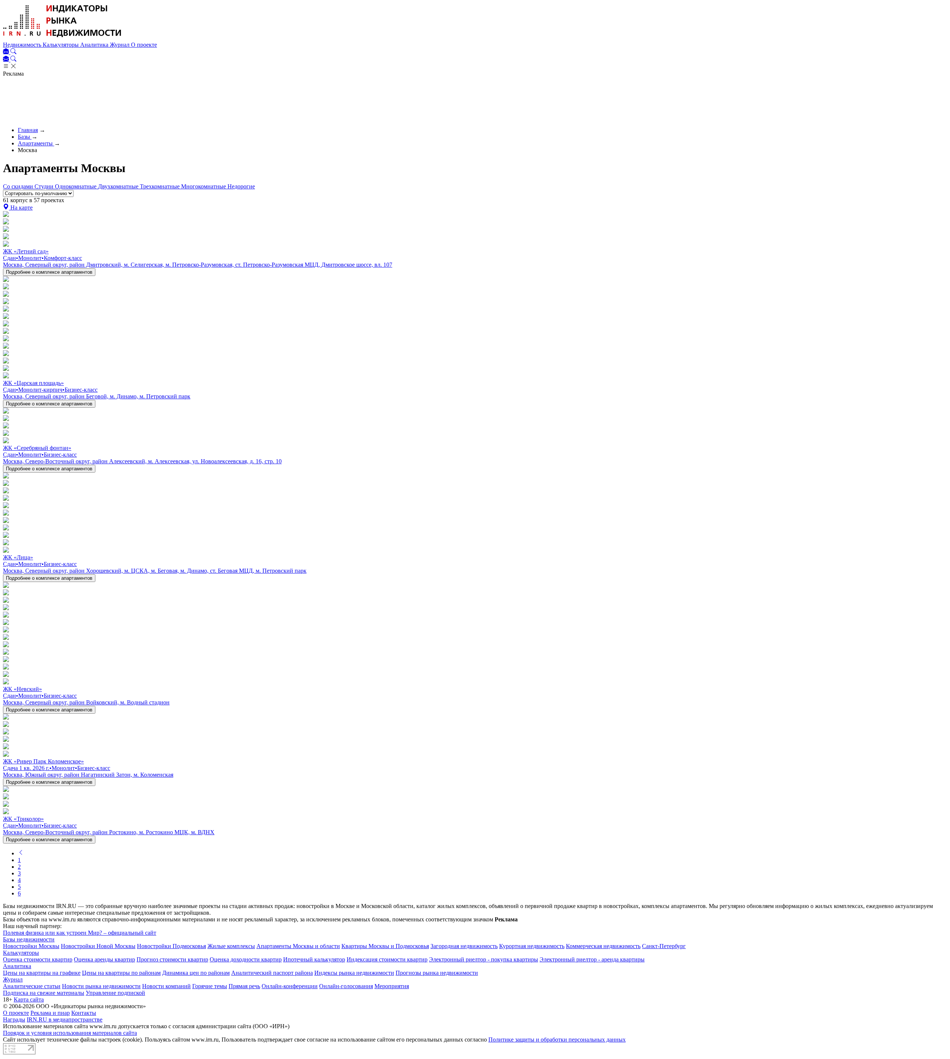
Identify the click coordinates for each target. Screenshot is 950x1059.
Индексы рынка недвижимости (354, 973)
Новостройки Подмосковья (171, 946)
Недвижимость (23, 45)
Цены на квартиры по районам (121, 973)
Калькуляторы (61, 45)
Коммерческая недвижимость (603, 946)
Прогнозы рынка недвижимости (437, 973)
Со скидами (19, 186)
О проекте (144, 45)
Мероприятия (391, 986)
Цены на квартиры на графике (42, 973)
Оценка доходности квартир (246, 959)
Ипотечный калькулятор (314, 959)
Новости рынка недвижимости (101, 986)
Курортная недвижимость (531, 946)
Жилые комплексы (231, 946)
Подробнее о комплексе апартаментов (49, 272)
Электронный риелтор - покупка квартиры (483, 959)
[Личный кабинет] (6, 52)
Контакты (83, 1013)
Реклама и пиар (50, 1013)
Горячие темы (209, 986)
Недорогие (241, 186)
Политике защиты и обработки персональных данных (557, 1039)
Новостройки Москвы (31, 946)
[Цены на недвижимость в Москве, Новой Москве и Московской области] (62, 38)
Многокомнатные (204, 186)
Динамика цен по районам (196, 973)
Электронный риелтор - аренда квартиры (592, 959)
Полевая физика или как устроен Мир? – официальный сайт (79, 933)
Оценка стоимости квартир (37, 959)
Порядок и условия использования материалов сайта (70, 1033)
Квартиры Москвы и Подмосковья (385, 946)
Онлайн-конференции (290, 986)
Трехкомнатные (160, 186)
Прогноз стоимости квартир (172, 959)
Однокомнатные (76, 186)
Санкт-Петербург (664, 946)
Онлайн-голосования (346, 986)
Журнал (120, 45)
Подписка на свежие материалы (43, 993)
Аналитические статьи (31, 986)
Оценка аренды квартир (104, 959)
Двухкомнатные (119, 186)
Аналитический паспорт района (272, 973)
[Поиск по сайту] (13, 52)
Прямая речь (244, 986)
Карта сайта (29, 999)
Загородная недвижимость (464, 946)
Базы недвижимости (29, 939)
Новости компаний (166, 986)
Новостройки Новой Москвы (98, 946)
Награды (14, 1019)
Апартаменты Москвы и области (298, 946)
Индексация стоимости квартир (387, 959)
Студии (45, 186)
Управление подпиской (115, 993)
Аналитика (95, 45)
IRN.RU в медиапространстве (64, 1019)
